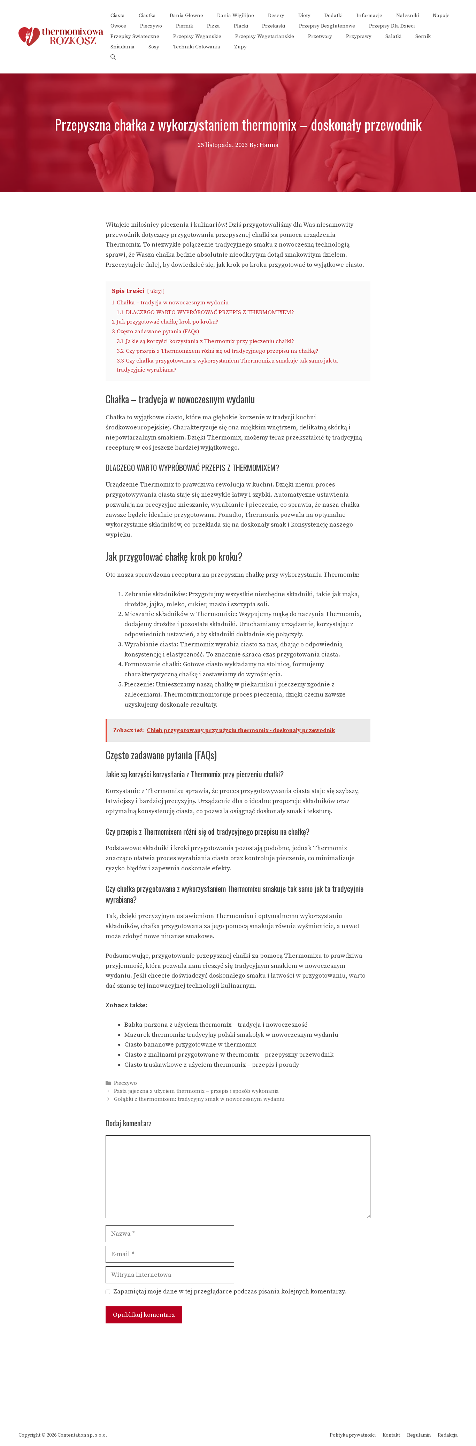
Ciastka (147, 15)
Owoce (118, 26)
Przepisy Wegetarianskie (264, 36)
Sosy (153, 47)
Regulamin (419, 1435)
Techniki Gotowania (196, 47)
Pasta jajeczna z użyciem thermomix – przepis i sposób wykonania (196, 1091)
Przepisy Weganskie (197, 36)
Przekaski (273, 26)
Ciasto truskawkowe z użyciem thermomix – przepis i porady (211, 1065)
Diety (304, 15)
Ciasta (117, 15)
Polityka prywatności (353, 1435)
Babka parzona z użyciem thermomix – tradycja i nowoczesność (215, 1025)
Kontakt (391, 1435)
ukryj (156, 291)
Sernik (423, 36)
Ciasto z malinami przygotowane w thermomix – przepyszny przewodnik (228, 1055)
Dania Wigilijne (235, 15)
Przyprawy (358, 36)
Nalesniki (407, 15)
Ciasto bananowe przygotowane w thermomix (190, 1045)
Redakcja (448, 1435)
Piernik (184, 26)
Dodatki (333, 15)
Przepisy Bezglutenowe (327, 26)
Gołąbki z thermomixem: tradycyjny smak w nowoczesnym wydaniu (199, 1099)
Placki (241, 26)
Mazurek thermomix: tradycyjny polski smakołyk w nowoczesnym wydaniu (231, 1035)
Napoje (441, 15)
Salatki (393, 36)
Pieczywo (151, 26)
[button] (113, 57)
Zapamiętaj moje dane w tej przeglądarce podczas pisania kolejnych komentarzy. (229, 1292)
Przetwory (320, 36)
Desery (276, 15)
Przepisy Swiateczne (134, 36)
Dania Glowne (186, 15)
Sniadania (122, 47)
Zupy (240, 47)
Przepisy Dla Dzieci (392, 26)
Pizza (213, 26)
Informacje (369, 15)
